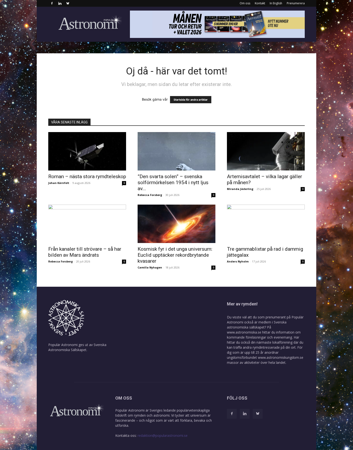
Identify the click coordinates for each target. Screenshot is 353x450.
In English (276, 3)
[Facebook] (51, 3)
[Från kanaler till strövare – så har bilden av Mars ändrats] (87, 224)
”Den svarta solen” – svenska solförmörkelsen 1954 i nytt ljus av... (173, 182)
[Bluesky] (67, 3)
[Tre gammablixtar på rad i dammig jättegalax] (266, 224)
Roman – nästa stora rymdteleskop (87, 176)
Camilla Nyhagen (150, 267)
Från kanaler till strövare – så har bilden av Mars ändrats (84, 252)
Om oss (245, 3)
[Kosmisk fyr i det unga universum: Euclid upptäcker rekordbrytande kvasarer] (176, 224)
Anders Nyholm (238, 261)
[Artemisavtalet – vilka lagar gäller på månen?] (266, 151)
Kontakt (260, 3)
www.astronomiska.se (244, 332)
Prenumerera (296, 3)
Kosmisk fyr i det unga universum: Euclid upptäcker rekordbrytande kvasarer (175, 255)
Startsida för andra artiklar (191, 99)
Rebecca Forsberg (150, 195)
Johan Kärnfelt (58, 183)
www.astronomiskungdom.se (280, 357)
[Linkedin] (59, 3)
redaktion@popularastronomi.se (163, 435)
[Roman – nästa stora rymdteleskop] (87, 151)
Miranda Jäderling (240, 189)
